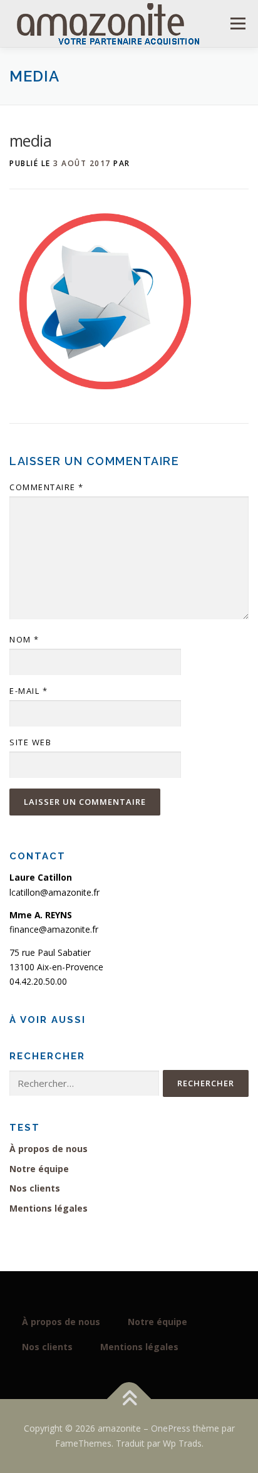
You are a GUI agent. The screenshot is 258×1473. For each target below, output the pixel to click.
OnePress (170, 1428)
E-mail (28, 690)
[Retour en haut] (129, 1399)
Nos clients (34, 1188)
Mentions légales (48, 1208)
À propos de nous (48, 1149)
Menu (238, 23)
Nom (24, 639)
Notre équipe (39, 1169)
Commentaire (46, 487)
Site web (30, 742)
